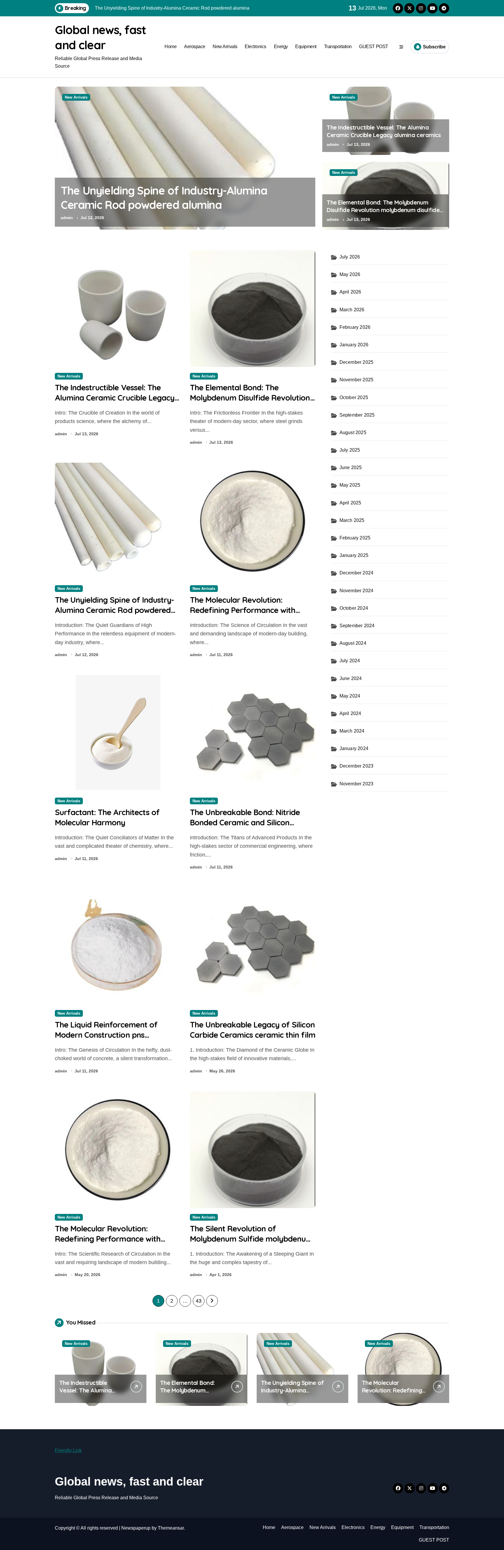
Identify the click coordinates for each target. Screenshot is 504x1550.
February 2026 (355, 327)
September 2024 (357, 625)
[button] (309, 158)
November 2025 (357, 379)
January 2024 (354, 748)
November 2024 (357, 590)
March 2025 (352, 520)
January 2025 (354, 555)
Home (170, 46)
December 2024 (357, 572)
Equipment (305, 46)
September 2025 (357, 415)
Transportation (338, 46)
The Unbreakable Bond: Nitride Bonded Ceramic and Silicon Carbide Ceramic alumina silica (245, 822)
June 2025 (351, 467)
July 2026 (350, 256)
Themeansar (171, 1527)
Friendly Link (68, 1450)
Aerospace (194, 46)
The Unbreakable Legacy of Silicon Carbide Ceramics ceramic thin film (252, 1030)
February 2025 (355, 537)
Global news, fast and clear (129, 1481)
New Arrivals (225, 46)
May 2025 (350, 485)
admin (67, 217)
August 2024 (353, 643)
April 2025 (350, 502)
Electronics (255, 46)
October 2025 (354, 397)
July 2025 (350, 450)
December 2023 (357, 765)
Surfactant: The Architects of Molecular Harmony (107, 817)
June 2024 (351, 678)
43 (198, 1301)
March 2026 (352, 309)
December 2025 (357, 362)
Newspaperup (135, 1527)
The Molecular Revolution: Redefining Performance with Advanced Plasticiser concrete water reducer (182, 205)
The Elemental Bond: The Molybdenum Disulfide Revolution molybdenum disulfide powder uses (383, 210)
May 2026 (350, 274)
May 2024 (350, 695)
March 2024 (352, 730)
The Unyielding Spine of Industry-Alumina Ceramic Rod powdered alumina (114, 610)
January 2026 (354, 344)
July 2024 (350, 660)
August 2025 (353, 432)
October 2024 (354, 608)
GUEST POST (373, 46)
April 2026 (350, 291)
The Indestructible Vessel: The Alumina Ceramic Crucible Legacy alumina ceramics (384, 131)
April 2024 (350, 713)
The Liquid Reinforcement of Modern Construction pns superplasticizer (106, 1035)
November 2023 (357, 783)
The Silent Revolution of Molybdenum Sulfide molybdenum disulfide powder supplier (251, 1239)
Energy (281, 46)
